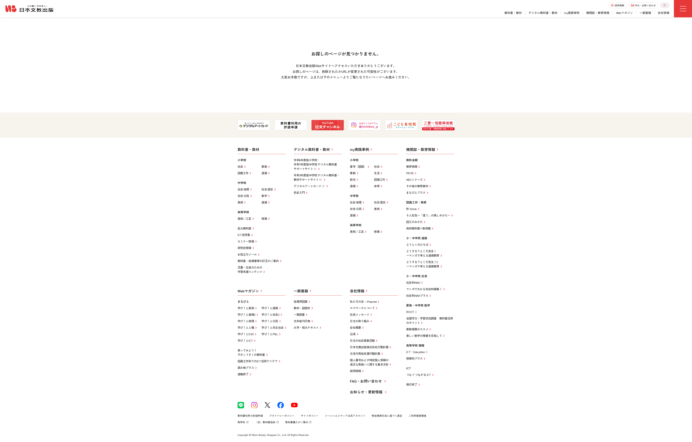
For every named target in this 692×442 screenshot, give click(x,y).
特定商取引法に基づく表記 (387, 415)
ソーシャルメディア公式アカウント (345, 415)
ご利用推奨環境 (417, 415)
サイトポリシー (310, 415)
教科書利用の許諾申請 (250, 415)
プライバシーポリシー (282, 415)
